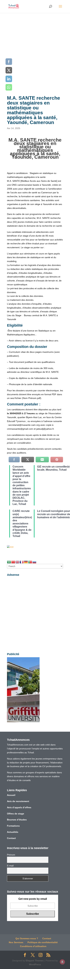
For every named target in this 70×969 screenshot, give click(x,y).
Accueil (11, 795)
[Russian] (34, 561)
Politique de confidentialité (43, 942)
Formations (13, 825)
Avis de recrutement (18, 801)
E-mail (10, 865)
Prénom (11, 854)
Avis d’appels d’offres (19, 807)
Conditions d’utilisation (33, 946)
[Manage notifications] (62, 961)
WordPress (35, 964)
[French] (22, 561)
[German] (26, 561)
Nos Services (16, 942)
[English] (17, 561)
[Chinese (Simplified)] (13, 561)
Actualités (12, 832)
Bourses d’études (17, 819)
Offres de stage (15, 813)
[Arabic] (9, 561)
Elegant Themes (35, 960)
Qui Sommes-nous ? (26, 938)
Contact (11, 838)
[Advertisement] (35, 50)
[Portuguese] (30, 561)
